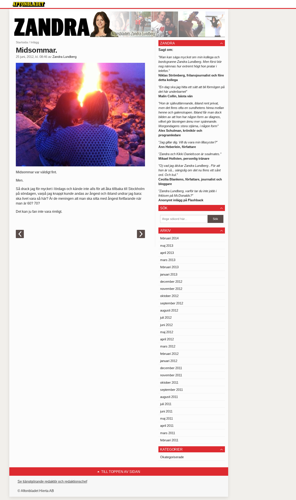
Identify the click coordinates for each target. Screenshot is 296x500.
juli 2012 (166, 317)
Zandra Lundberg (64, 56)
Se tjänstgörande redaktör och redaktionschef (52, 481)
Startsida (22, 42)
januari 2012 (168, 361)
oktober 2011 (169, 382)
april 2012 (167, 339)
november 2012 (171, 289)
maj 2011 (166, 418)
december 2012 (171, 281)
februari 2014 (169, 238)
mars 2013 (167, 260)
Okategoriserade (172, 457)
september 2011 (171, 389)
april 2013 (167, 253)
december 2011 (171, 368)
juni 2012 (166, 325)
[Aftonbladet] (29, 4)
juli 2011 (165, 404)
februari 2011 (169, 440)
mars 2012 (167, 346)
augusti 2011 (169, 397)
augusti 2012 (169, 310)
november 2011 (171, 375)
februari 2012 (169, 354)
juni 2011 (166, 411)
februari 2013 (169, 267)
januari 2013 (168, 274)
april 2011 (167, 425)
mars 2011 (167, 433)
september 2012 (171, 303)
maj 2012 (166, 332)
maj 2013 (166, 245)
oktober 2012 (169, 296)
